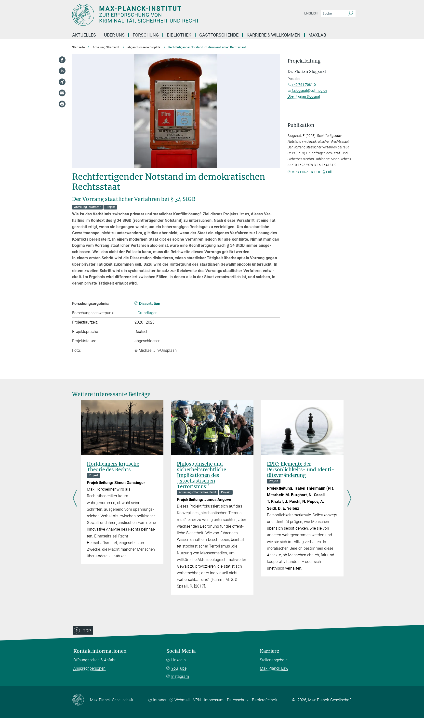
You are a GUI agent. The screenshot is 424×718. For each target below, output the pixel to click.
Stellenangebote (274, 660)
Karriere (269, 651)
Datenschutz (238, 700)
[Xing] (62, 82)
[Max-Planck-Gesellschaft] (81, 700)
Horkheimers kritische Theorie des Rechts (113, 466)
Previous (75, 499)
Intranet (159, 700)
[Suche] (350, 13)
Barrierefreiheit (264, 700)
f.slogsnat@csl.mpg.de (309, 90)
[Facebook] (62, 60)
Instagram (180, 676)
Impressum (214, 700)
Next (349, 499)
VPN (197, 700)
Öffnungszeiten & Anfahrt (95, 660)
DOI (317, 172)
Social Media (181, 651)
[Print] (62, 104)
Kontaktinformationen (100, 651)
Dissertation (149, 303)
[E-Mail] (62, 93)
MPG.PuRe (300, 172)
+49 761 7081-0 (304, 85)
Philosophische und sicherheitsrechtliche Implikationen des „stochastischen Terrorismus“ (201, 475)
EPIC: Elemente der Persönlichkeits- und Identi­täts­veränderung (300, 469)
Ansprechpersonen (89, 668)
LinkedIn (178, 660)
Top (87, 630)
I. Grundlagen (146, 313)
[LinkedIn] (62, 71)
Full (328, 172)
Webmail (182, 700)
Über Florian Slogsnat (304, 96)
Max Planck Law (274, 668)
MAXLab (317, 35)
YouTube (178, 668)
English (311, 13)
